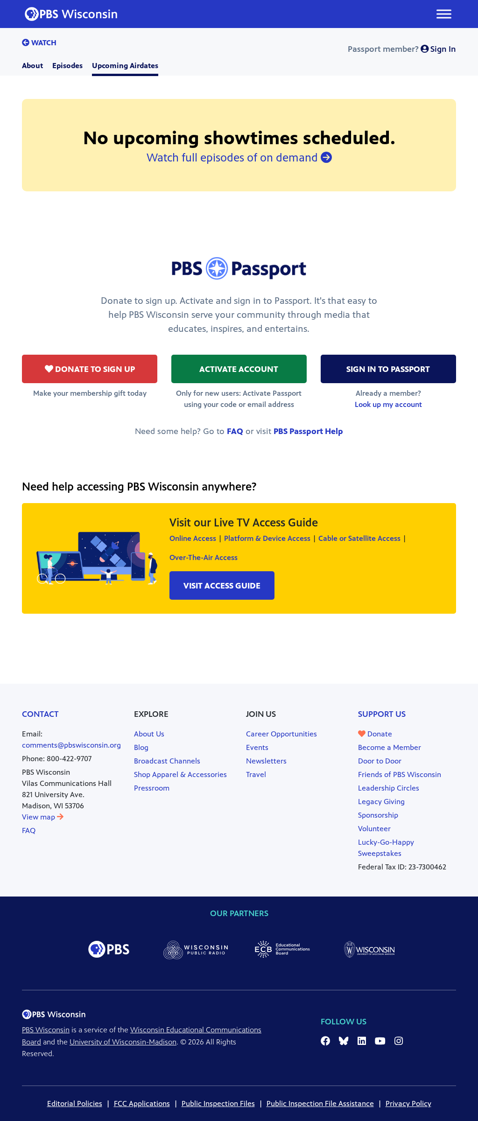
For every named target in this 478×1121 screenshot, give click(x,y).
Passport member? (402, 49)
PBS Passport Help (308, 431)
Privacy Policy (408, 1103)
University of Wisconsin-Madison (123, 1041)
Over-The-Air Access (203, 557)
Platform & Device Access (267, 538)
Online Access (192, 538)
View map (39, 817)
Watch (42, 42)
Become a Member (389, 747)
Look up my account (388, 404)
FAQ (235, 431)
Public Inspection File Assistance (320, 1103)
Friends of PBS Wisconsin (399, 774)
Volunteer (374, 828)
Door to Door (379, 761)
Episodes (67, 65)
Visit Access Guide (221, 586)
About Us (149, 733)
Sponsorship (378, 815)
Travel (256, 774)
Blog (141, 747)
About (32, 65)
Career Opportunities (281, 733)
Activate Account (238, 369)
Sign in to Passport (388, 369)
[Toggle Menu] (443, 13)
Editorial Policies (74, 1103)
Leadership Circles (388, 788)
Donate (379, 733)
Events (257, 747)
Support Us (382, 714)
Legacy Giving (381, 801)
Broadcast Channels (167, 761)
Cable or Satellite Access (359, 538)
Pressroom (151, 788)
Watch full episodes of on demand (234, 157)
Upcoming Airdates (125, 65)
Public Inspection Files (218, 1103)
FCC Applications (142, 1103)
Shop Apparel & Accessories (180, 774)
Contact (40, 714)
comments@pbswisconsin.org (71, 745)
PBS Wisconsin (46, 1029)
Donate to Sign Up (94, 369)
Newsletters (266, 761)
